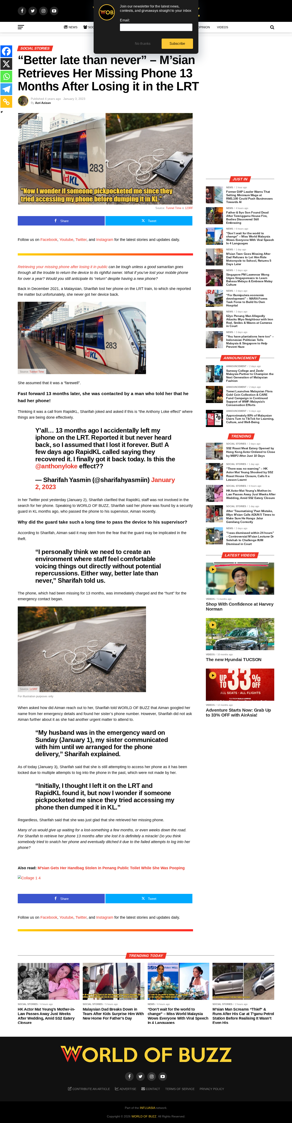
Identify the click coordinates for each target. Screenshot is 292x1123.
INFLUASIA (147, 1108)
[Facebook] (6, 51)
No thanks (143, 43)
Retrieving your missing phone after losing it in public (63, 267)
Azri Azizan (43, 103)
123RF (189, 208)
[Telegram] (6, 89)
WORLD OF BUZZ (143, 1116)
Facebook (48, 239)
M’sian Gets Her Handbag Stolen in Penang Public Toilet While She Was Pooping (111, 868)
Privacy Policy (212, 1089)
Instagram (104, 239)
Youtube (66, 239)
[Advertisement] (240, 142)
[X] (6, 64)
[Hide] (1, 112)
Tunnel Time (173, 208)
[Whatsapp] (6, 76)
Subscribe (177, 43)
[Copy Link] (6, 102)
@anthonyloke (56, 466)
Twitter (81, 239)
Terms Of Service (180, 1089)
